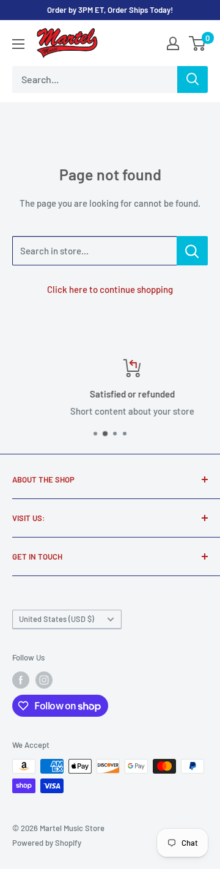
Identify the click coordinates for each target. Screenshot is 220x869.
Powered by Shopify (46, 843)
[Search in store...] (192, 250)
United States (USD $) (56, 619)
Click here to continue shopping (110, 289)
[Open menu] (18, 44)
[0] (197, 43)
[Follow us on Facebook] (20, 680)
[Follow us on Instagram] (44, 680)
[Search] (192, 79)
